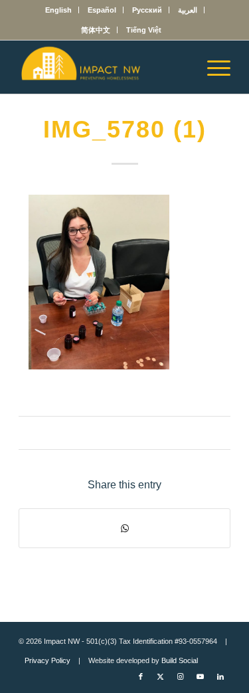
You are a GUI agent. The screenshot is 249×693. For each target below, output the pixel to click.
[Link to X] (161, 676)
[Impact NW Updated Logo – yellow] (103, 67)
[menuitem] (59, 10)
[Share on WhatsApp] (124, 528)
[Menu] (212, 67)
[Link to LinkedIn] (220, 676)
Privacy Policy (47, 660)
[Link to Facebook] (141, 676)
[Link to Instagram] (181, 676)
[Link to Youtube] (200, 676)
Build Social (179, 660)
